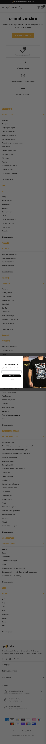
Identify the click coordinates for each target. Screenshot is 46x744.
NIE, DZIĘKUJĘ (11, 379)
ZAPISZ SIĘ (11, 375)
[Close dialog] (44, 357)
